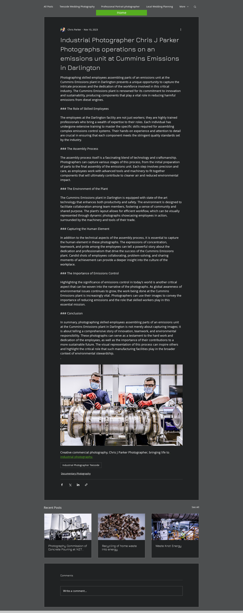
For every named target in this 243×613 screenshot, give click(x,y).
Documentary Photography (76, 473)
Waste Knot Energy (169, 546)
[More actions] (181, 29)
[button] (195, 6)
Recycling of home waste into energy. (119, 547)
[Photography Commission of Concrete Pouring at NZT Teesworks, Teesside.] (67, 527)
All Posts (48, 6)
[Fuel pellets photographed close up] (121, 527)
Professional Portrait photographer (120, 6)
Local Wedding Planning (159, 6)
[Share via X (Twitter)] (70, 484)
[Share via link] (86, 484)
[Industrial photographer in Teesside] (175, 527)
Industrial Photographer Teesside (80, 465)
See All (195, 507)
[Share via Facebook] (61, 484)
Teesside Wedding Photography (77, 6)
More (182, 6)
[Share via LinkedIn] (78, 484)
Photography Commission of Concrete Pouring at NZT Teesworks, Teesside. (67, 547)
